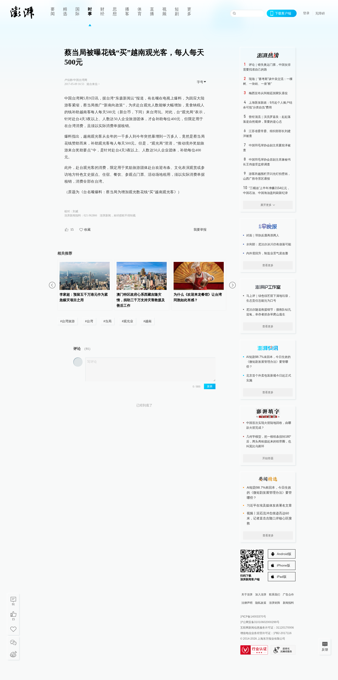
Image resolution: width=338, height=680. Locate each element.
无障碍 (320, 13)
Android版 (284, 554)
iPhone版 (283, 565)
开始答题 (267, 458)
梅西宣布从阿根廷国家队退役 (268, 93)
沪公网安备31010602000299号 (259, 622)
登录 (306, 13)
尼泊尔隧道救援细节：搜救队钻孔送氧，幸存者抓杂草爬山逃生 (268, 312)
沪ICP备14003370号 (253, 616)
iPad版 (281, 576)
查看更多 (267, 265)
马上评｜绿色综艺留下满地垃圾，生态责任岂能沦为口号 (268, 298)
